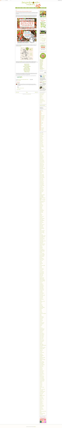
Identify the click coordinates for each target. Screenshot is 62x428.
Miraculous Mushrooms (42, 279)
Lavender (41, 261)
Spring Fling (41, 356)
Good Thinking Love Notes (42, 235)
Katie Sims (41, 66)
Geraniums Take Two (42, 224)
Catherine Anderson (42, 115)
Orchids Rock (41, 298)
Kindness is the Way (42, 259)
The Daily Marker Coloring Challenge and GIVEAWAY (44, 76)
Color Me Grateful (42, 184)
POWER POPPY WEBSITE (42, 105)
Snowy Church (41, 349)
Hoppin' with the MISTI (44, 87)
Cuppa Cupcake (41, 191)
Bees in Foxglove (41, 149)
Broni (41, 114)
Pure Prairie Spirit (41, 323)
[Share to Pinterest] (32, 79)
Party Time (41, 302)
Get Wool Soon (41, 226)
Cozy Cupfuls (41, 186)
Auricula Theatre (41, 144)
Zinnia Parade (41, 414)
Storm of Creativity (42, 361)
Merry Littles (41, 276)
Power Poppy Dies (42, 317)
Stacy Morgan (41, 69)
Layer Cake (41, 262)
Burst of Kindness (41, 171)
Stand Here (41, 360)
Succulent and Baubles (42, 364)
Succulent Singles (41, 363)
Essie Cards (41, 62)
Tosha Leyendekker (27, 66)
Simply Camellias (41, 344)
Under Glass (41, 394)
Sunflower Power (41, 366)
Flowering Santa (41, 211)
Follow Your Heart (42, 216)
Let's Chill (19, 80)
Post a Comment (18, 89)
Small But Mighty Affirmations (43, 345)
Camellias (41, 173)
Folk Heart (41, 215)
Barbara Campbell (42, 59)
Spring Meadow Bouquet (42, 357)
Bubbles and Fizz (41, 170)
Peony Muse (41, 305)
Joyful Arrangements (42, 256)
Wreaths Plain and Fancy (42, 413)
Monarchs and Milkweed (42, 280)
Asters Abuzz (41, 143)
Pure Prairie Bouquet (42, 322)
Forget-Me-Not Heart (42, 218)
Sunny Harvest (41, 368)
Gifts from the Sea (42, 227)
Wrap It (40, 410)
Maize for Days (41, 274)
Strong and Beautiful (42, 362)
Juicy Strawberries (41, 258)
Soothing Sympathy (42, 352)
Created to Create (42, 187)
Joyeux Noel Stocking (42, 255)
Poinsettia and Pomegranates (43, 313)
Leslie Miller (26, 67)
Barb (17, 83)
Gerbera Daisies (41, 225)
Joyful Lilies (41, 257)
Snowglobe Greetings (42, 348)
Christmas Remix (41, 180)
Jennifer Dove (41, 63)
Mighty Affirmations (42, 278)
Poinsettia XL (41, 312)
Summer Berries (41, 365)
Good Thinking (41, 234)
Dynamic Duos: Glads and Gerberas (42, 198)
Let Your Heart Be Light (42, 265)
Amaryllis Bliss (41, 138)
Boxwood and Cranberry (42, 168)
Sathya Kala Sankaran (42, 68)
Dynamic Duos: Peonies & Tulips (42, 199)
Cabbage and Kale (42, 172)
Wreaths (41, 412)
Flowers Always (41, 212)
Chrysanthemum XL (42, 181)
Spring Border (41, 354)
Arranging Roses (41, 140)
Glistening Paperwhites (42, 230)
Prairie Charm (41, 318)
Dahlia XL (41, 193)
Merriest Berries (41, 275)
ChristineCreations (42, 116)
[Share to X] (31, 79)
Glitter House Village (42, 231)
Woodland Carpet (41, 409)
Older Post (36, 92)
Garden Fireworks (41, 222)
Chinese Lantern (41, 178)
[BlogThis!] (30, 79)
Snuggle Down (41, 350)
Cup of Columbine (42, 189)
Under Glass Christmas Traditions (42, 395)
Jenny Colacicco (41, 64)
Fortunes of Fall (41, 219)
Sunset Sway (41, 369)
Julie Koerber (26, 64)
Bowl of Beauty (41, 167)
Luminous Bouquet (42, 271)
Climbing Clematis (41, 182)
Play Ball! (41, 310)
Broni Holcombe (41, 60)
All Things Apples (41, 136)
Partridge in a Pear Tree (42, 301)
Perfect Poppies (41, 306)
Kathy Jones (26, 65)
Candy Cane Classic (42, 174)
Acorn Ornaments (41, 134)
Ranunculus (41, 324)
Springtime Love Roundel (42, 359)
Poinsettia (41, 311)
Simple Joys (41, 343)
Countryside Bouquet (42, 185)
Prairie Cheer (41, 319)
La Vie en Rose (41, 260)
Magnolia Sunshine (42, 273)
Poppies (40, 314)
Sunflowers (41, 367)
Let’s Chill (21, 61)
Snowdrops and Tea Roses (42, 347)
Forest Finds (41, 217)
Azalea (40, 147)
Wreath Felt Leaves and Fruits (43, 411)
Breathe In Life (41, 169)
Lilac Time (41, 267)
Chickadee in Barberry (42, 177)
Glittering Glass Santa (42, 232)
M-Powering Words (42, 272)
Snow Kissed (41, 346)
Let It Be (41, 264)
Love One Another (42, 269)
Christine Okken (27, 68)
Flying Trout (41, 214)
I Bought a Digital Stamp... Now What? (44, 82)
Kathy (41, 124)
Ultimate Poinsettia (42, 392)
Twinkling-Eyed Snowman (42, 391)
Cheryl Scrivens (41, 61)
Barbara (41, 113)
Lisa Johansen (41, 67)
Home (27, 92)
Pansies (40, 300)
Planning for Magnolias (42, 307)
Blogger (35, 426)
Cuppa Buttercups (42, 190)
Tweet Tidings (41, 390)
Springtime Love (41, 358)
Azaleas (40, 148)
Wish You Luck (41, 408)
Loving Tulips (41, 270)
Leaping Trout (41, 263)
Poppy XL (41, 315)
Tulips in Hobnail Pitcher (42, 389)
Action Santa (41, 135)
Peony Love (41, 304)
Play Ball (41, 309)
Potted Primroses (41, 316)
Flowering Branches (42, 210)
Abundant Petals (41, 133)
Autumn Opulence (42, 145)
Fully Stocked (41, 221)
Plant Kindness (41, 308)
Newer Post (17, 92)
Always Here (41, 137)
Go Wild (40, 233)
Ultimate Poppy (41, 393)
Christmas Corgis (41, 179)
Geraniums (41, 223)
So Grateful (41, 351)
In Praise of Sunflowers (42, 254)
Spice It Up (41, 353)
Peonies (40, 303)
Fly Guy (40, 213)
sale (20, 80)
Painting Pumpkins (42, 299)
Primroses (41, 321)
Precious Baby (41, 320)
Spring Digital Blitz (42, 355)
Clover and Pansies (42, 183)
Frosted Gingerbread (42, 220)
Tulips (40, 388)
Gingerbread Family (42, 228)
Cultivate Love (41, 188)
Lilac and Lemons (41, 268)
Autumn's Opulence (42, 146)
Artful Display (41, 141)
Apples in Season (41, 139)
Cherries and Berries (42, 176)
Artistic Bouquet (41, 142)
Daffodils (41, 192)
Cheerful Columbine (42, 175)
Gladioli (40, 229)
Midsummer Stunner (42, 277)
